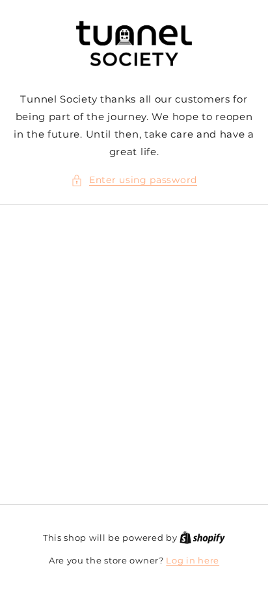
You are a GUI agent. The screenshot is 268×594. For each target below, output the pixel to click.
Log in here (192, 560)
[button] (134, 180)
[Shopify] (202, 537)
